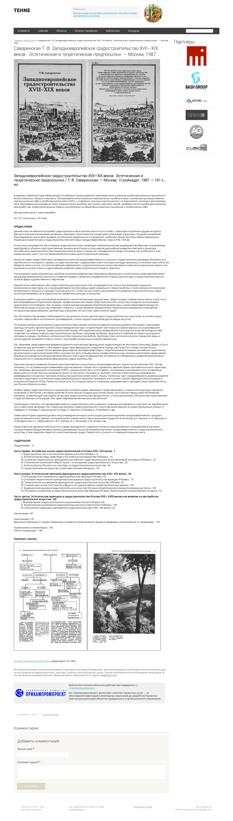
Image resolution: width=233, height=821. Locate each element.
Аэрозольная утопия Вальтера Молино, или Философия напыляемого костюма (105, 14)
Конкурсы (133, 30)
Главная (17, 40)
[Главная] (22, 11)
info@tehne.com (76, 809)
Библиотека (113, 30)
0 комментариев (50, 714)
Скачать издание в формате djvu (32, 661)
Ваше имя (25, 749)
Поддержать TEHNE (142, 806)
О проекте (23, 30)
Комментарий (28, 762)
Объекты (61, 30)
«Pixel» (202, 809)
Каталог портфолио (86, 30)
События (43, 30)
